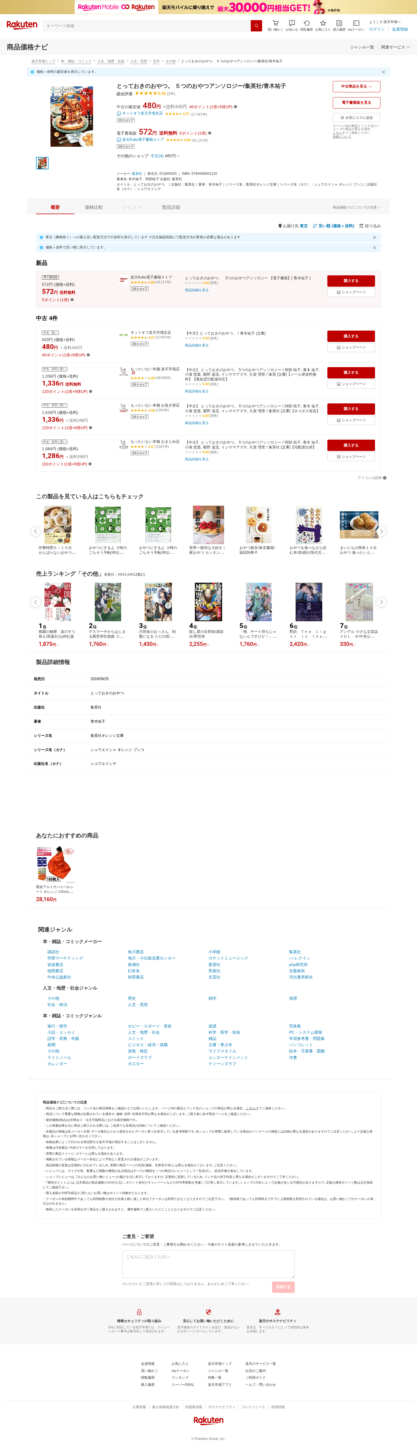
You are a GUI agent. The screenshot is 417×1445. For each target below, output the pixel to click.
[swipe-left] (35, 531)
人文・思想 (138, 61)
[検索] (256, 25)
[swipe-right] (381, 531)
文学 (156, 61)
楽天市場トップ (43, 61)
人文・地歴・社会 (111, 61)
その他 (170, 61)
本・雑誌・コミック (76, 61)
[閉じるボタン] (384, 71)
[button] (292, 25)
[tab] (55, 207)
